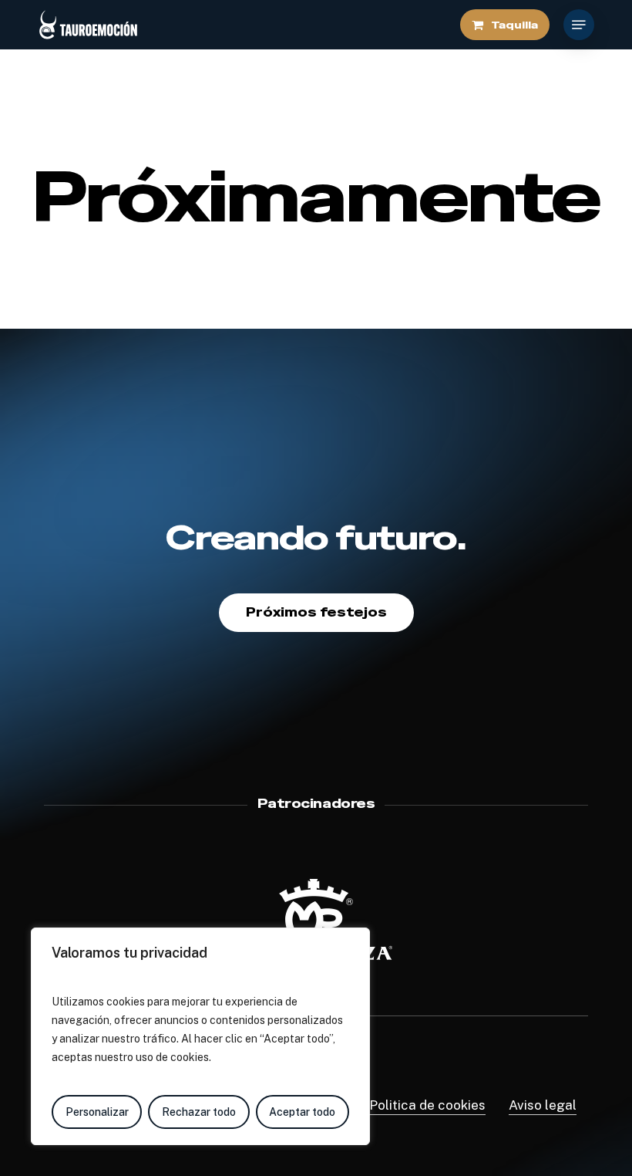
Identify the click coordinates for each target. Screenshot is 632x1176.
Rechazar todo (199, 1112)
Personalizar (97, 1112)
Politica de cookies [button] (427, 1105)
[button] (578, 24)
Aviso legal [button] (543, 1105)
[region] (200, 1036)
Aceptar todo (302, 1112)
